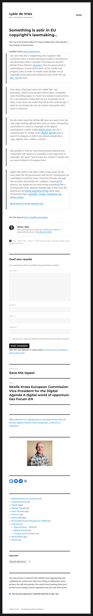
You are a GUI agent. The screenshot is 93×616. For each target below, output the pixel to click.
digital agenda (48, 133)
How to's (15, 514)
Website (13, 327)
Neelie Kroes (45, 129)
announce (38, 65)
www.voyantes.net (31, 51)
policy (21, 197)
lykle (14, 241)
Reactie (13, 271)
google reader (64, 241)
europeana (52, 194)
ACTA (59, 181)
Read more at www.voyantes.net (26, 203)
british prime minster (43, 241)
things (20, 243)
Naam (12, 305)
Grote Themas (17, 511)
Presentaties (17, 537)
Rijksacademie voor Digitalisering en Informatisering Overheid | (38, 419)
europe (42, 194)
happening (13, 243)
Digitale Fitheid (18, 508)
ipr (60, 194)
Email (12, 316)
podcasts (15, 524)
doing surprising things (37, 191)
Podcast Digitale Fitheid (20, 423)
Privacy (14, 540)
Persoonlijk (16, 518)
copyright (32, 194)
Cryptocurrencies (19, 502)
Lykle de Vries (20, 14)
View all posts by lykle (44, 232)
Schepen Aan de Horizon (25, 533)
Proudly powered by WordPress (32, 609)
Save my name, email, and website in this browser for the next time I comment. (40, 339)
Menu (79, 15)
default (30, 241)
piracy (13, 197)
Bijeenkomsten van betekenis (24, 499)
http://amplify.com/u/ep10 (36, 217)
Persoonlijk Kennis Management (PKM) (29, 521)
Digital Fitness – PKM (23, 527)
